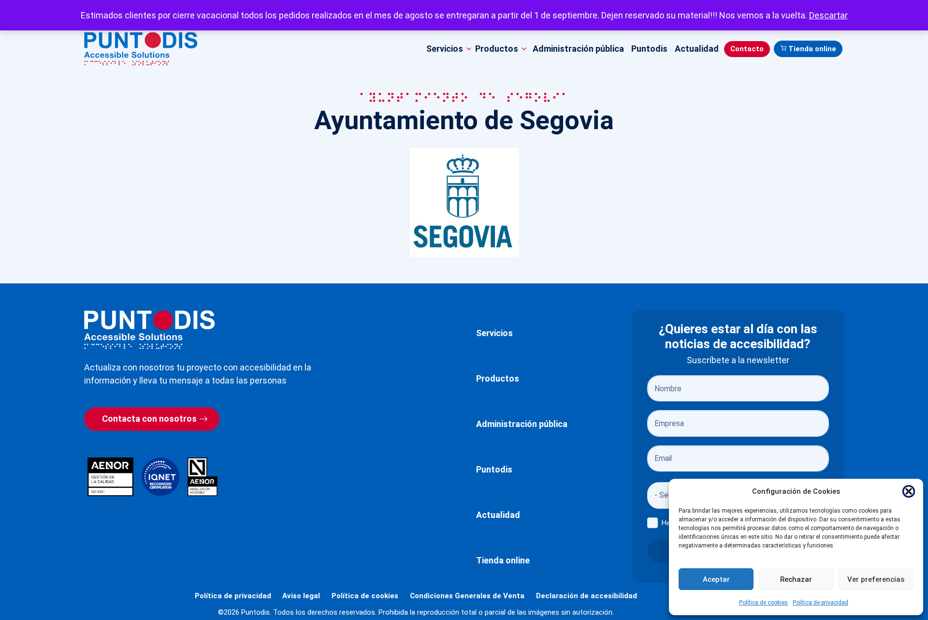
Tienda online (812, 48)
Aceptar (716, 579)
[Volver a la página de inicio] (149, 329)
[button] (909, 491)
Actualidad (697, 49)
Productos (497, 378)
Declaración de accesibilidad (586, 595)
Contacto (747, 48)
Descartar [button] (828, 15)
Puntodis (649, 49)
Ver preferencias (875, 579)
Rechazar (796, 579)
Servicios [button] (444, 49)
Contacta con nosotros (149, 418)
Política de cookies (763, 602)
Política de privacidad (820, 602)
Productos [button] (496, 49)
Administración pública (578, 49)
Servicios (494, 333)
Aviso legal (301, 595)
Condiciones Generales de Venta (467, 595)
